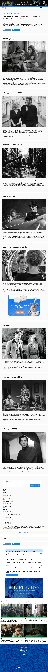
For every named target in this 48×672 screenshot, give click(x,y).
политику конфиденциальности (36, 668)
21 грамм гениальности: (35, 619)
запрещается (39, 665)
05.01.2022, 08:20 (8, 507)
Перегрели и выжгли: (11, 620)
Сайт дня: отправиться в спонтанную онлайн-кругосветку (19, 559)
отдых (7, 557)
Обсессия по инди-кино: (35, 640)
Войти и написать (35, 485)
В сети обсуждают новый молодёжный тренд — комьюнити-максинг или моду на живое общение (24, 555)
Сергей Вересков (9, 13)
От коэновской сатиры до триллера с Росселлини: (11, 640)
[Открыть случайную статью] (41, 8)
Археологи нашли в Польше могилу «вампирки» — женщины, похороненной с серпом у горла (23, 572)
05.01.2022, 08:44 (10, 515)
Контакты (24, 656)
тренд (7, 553)
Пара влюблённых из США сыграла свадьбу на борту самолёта (20, 551)
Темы (24, 658)
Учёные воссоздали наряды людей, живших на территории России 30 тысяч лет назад (23, 563)
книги (7, 565)
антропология (9, 561)
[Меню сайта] (46, 7)
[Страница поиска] (43, 8)
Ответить (4, 495)
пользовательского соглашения (24, 668)
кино (4, 13)
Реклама (24, 654)
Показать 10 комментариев (24, 532)
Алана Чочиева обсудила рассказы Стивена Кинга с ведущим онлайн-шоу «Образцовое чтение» (23, 568)
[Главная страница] (3, 8)
